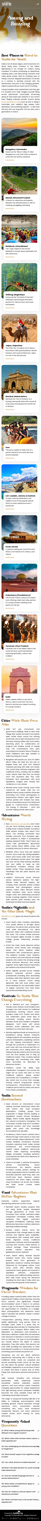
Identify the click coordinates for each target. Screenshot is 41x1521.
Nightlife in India (8, 916)
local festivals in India (11, 102)
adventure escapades (20, 824)
